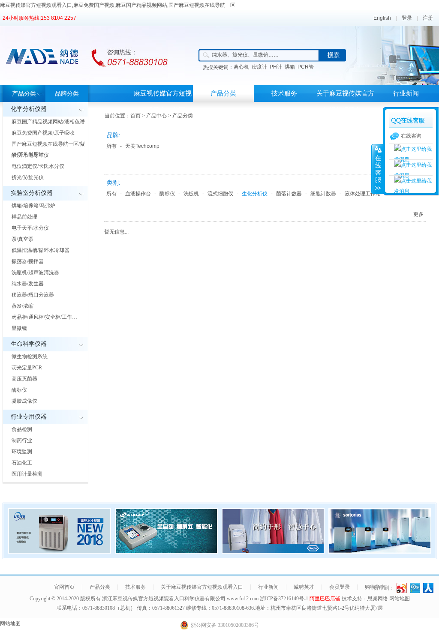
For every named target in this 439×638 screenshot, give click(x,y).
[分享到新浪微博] (402, 588)
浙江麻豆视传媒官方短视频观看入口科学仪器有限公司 (164, 599)
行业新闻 (406, 93)
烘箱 (290, 67)
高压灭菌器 (24, 379)
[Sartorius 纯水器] (379, 551)
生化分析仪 (255, 194)
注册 (428, 18)
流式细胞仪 (220, 194)
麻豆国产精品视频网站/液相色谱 (48, 122)
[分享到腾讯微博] (415, 588)
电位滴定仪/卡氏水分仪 (38, 166)
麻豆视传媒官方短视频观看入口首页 (163, 102)
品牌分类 (67, 93)
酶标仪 (19, 390)
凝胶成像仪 (24, 401)
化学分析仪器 (29, 109)
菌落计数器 (289, 194)
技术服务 (284, 93)
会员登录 (339, 587)
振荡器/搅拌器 (28, 261)
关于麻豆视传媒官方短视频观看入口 (345, 102)
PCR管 (306, 67)
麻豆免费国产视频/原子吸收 (43, 133)
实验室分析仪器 (32, 193)
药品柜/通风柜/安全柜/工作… (44, 317)
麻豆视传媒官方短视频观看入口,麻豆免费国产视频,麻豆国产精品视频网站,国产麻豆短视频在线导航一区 (117, 5)
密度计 (259, 67)
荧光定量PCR (27, 368)
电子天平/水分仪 (30, 228)
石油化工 (22, 463)
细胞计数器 (323, 194)
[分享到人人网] (428, 588)
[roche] (273, 551)
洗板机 (191, 194)
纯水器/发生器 (28, 284)
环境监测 (22, 452)
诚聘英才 (304, 587)
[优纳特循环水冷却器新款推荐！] (59, 551)
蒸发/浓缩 (22, 306)
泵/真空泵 (22, 239)
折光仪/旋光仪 (28, 177)
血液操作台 (138, 194)
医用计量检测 (27, 474)
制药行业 (22, 440)
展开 (377, 169)
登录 (407, 18)
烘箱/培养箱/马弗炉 (33, 206)
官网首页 (64, 587)
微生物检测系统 (30, 356)
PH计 (276, 67)
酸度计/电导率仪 (30, 155)
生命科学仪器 (29, 344)
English (382, 18)
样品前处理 (24, 217)
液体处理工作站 (363, 194)
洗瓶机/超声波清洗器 (35, 273)
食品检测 (22, 429)
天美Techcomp (142, 146)
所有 (111, 146)
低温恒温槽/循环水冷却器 (40, 250)
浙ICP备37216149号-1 (285, 599)
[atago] (166, 551)
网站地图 (399, 599)
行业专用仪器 (29, 416)
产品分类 (24, 93)
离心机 (241, 67)
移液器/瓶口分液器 (33, 295)
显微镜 (19, 328)
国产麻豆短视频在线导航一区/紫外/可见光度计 (48, 149)
